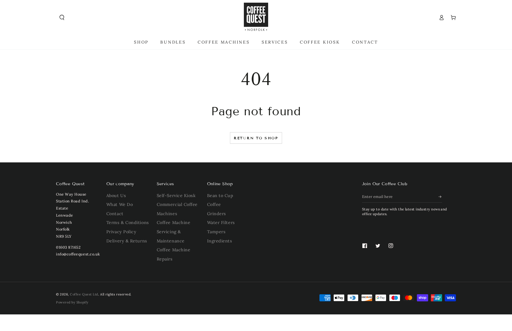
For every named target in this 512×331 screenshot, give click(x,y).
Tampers (216, 231)
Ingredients (219, 241)
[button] (62, 17)
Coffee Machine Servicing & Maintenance (174, 231)
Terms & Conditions (127, 222)
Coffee (214, 204)
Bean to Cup (220, 195)
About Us (116, 195)
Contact (115, 213)
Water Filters (221, 222)
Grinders (216, 213)
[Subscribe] (440, 197)
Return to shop (256, 138)
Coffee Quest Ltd (84, 294)
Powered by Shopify (72, 302)
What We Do (119, 204)
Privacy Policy (121, 231)
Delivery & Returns (126, 241)
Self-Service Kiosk (176, 195)
